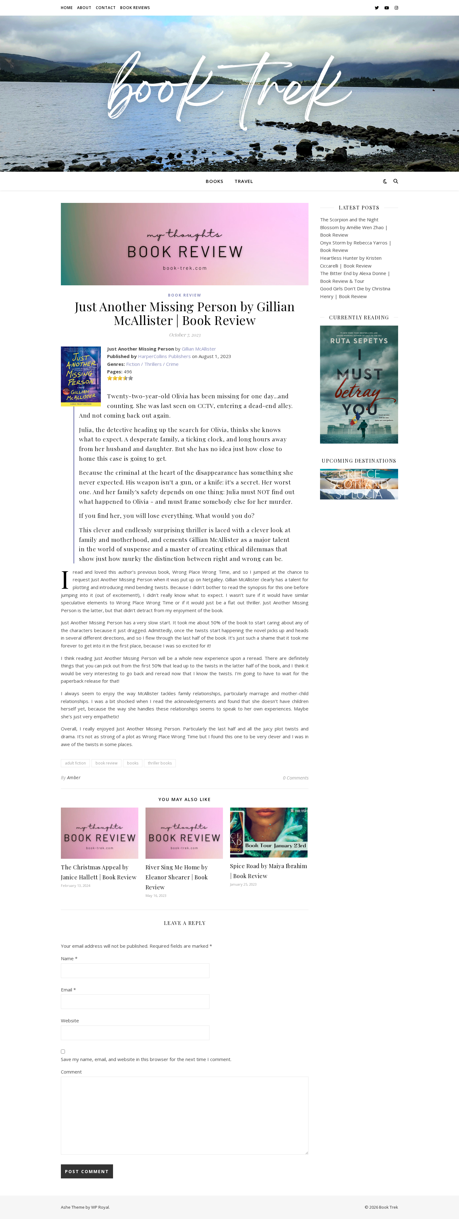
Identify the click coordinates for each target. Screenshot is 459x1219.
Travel (243, 181)
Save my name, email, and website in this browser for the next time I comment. (146, 1059)
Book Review (184, 295)
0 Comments (295, 777)
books (132, 763)
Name (69, 958)
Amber (74, 777)
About (84, 7)
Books (214, 181)
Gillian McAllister (199, 349)
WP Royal (100, 1207)
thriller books (160, 763)
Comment (71, 1072)
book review (106, 763)
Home (67, 7)
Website (70, 1020)
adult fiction (75, 763)
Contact (106, 7)
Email (68, 989)
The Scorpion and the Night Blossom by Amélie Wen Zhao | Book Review (354, 227)
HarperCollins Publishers (164, 356)
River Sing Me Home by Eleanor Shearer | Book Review (177, 877)
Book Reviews (135, 7)
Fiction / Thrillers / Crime (152, 364)
